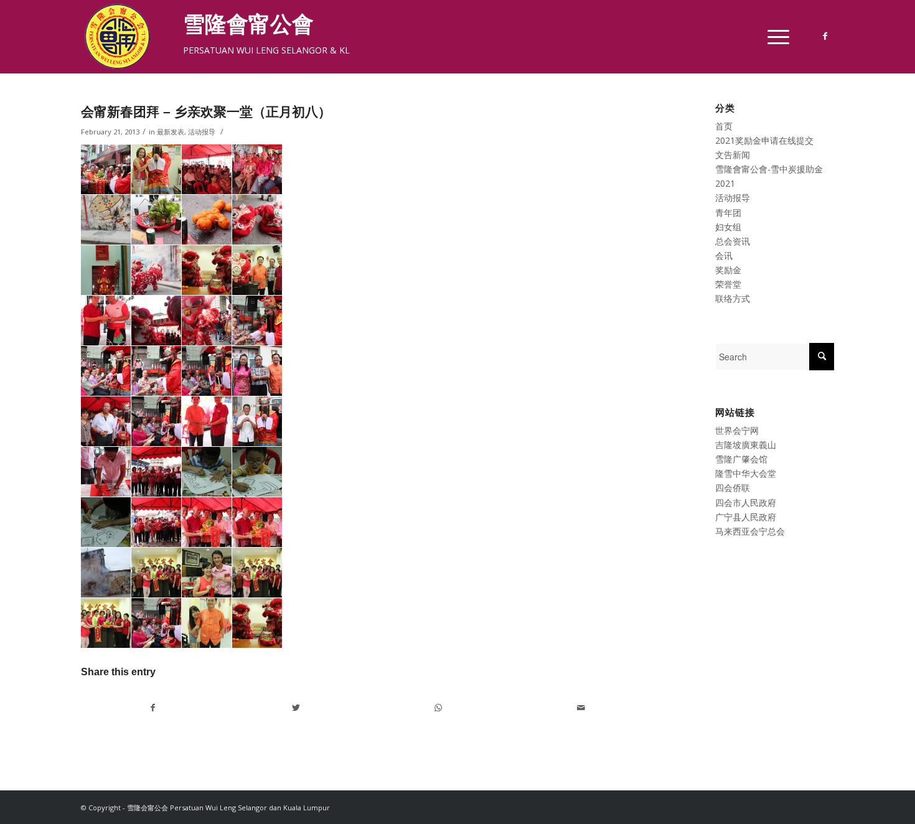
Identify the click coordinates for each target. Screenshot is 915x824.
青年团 (728, 212)
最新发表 (170, 131)
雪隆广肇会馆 (741, 459)
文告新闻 (732, 155)
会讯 (724, 255)
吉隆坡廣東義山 (745, 445)
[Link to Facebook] (824, 36)
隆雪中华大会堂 (745, 473)
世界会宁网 (737, 430)
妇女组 (728, 227)
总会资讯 (732, 241)
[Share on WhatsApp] (438, 707)
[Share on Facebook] (153, 707)
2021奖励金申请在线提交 (764, 140)
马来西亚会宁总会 (750, 531)
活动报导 (201, 131)
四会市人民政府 (745, 502)
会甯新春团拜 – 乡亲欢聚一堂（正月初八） (206, 112)
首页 (724, 126)
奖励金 (728, 270)
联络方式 (732, 298)
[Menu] (774, 36)
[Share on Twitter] (296, 707)
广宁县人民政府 (745, 517)
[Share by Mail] (581, 707)
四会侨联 (732, 488)
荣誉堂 (728, 284)
